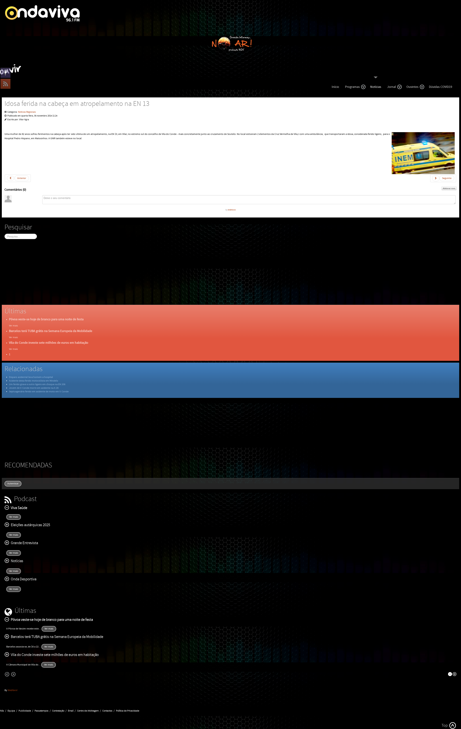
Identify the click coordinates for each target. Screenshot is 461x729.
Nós (2, 710)
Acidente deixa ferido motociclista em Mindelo (33, 380)
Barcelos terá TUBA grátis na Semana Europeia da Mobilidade (50, 331)
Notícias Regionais (27, 112)
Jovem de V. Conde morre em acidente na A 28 (34, 388)
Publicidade (25, 710)
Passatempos (41, 710)
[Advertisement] (113, 275)
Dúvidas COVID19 (440, 87)
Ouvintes (412, 87)
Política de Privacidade (127, 710)
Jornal (391, 87)
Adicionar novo (449, 188)
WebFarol (232, 210)
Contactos (107, 710)
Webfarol (12, 690)
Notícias (375, 87)
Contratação (58, 710)
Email (70, 710)
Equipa (11, 710)
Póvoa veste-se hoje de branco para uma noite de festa (46, 319)
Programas (352, 87)
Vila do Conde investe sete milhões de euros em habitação (48, 343)
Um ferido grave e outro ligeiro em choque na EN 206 (37, 384)
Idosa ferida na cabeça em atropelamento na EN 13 (77, 104)
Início (335, 87)
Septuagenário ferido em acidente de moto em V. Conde (39, 391)
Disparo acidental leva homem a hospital (31, 377)
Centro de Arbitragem (88, 710)
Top (445, 725)
